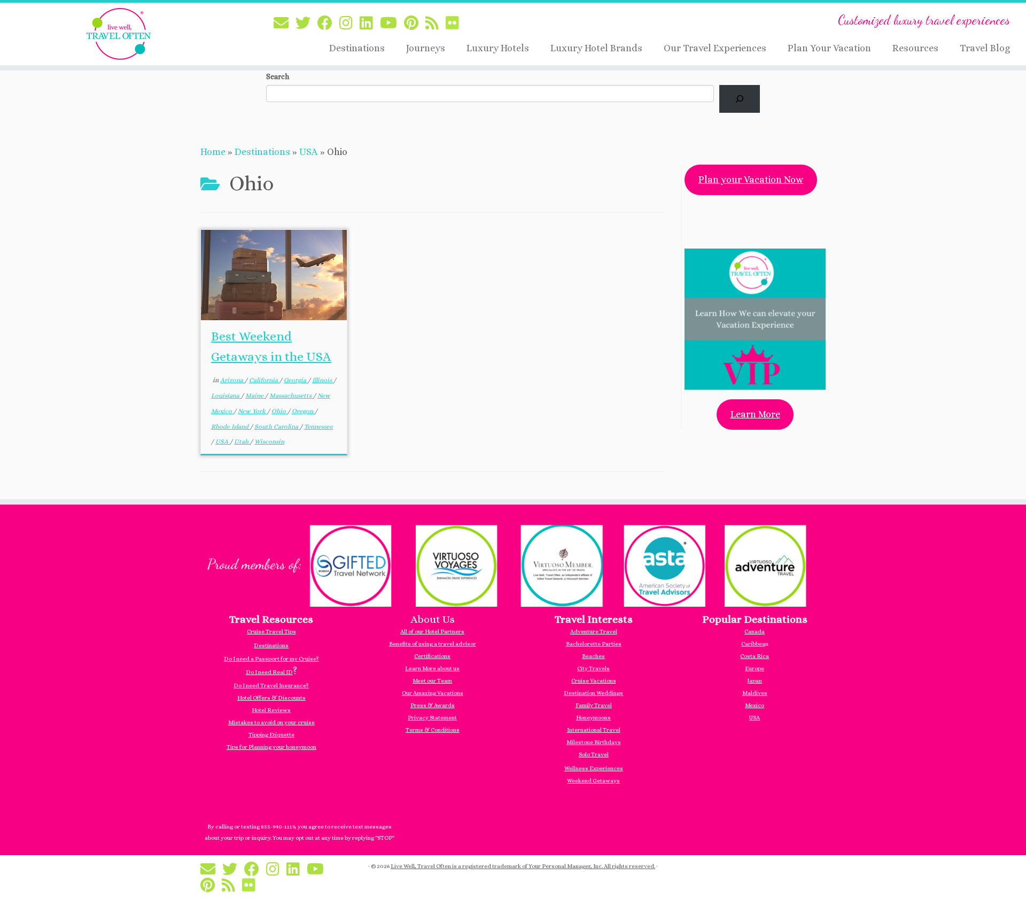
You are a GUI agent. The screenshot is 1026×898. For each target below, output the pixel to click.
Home (213, 151)
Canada (754, 631)
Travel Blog (985, 48)
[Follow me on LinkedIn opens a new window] (370, 23)
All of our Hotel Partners (432, 631)
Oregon (303, 411)
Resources (915, 48)
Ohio (279, 411)
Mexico (754, 705)
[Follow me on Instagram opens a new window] (349, 23)
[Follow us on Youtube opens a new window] (392, 23)
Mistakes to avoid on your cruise (271, 722)
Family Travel (594, 705)
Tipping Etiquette (271, 734)
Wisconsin (269, 441)
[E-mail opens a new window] (285, 23)
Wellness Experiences (593, 768)
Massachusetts (291, 395)
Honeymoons (593, 717)
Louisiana (226, 395)
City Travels (593, 668)
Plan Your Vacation (829, 48)
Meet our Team (432, 680)
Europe (754, 668)
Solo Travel (594, 754)
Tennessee (318, 426)
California (264, 380)
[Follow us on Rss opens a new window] (435, 23)
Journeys (425, 48)
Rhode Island (230, 426)
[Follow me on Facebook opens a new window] (328, 23)
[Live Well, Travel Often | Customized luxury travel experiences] (118, 34)
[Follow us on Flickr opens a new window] (456, 23)
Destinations (357, 48)
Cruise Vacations (593, 680)
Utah (242, 441)
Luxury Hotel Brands (596, 48)
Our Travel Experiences (715, 48)
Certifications (432, 656)
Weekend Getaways (593, 780)
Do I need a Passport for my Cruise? (271, 658)
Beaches (593, 656)
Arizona (232, 380)
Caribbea (753, 643)
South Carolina (277, 426)
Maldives (754, 693)
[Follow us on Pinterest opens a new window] (414, 23)
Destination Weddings (593, 693)
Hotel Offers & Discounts (271, 697)
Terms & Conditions (433, 729)
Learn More (755, 414)
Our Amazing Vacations (432, 693)
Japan (754, 680)
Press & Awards (432, 705)
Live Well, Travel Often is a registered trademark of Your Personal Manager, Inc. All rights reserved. (523, 866)
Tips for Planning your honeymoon (271, 747)
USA (308, 151)
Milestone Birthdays (593, 742)
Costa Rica (754, 656)
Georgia (296, 380)
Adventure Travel (593, 631)
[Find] (739, 99)
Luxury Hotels (498, 48)
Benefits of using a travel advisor (432, 643)
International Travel (593, 729)
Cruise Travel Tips (271, 631)
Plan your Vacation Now (750, 179)
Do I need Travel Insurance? (271, 685)
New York (252, 411)
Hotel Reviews (271, 710)
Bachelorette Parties (593, 643)
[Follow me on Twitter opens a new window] (306, 23)
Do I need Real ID (269, 672)
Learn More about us (432, 668)
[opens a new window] (513, 564)
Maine (255, 395)
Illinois (322, 380)
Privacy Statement (432, 717)
